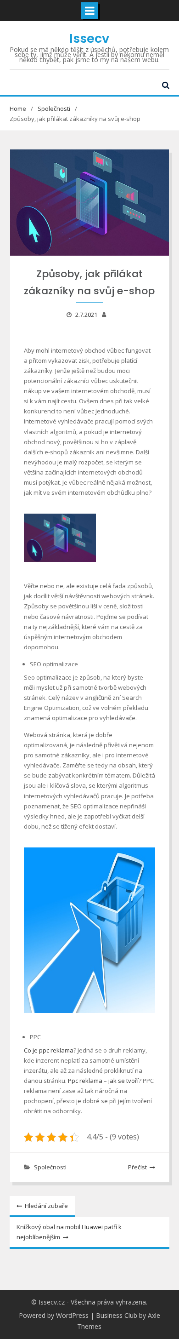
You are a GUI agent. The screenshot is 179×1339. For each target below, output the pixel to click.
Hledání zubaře (46, 1206)
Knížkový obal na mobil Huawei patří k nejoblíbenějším (69, 1232)
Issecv (89, 38)
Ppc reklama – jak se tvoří (103, 1080)
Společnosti (50, 1167)
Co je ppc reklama (48, 1050)
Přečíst (137, 1167)
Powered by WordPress (54, 1315)
